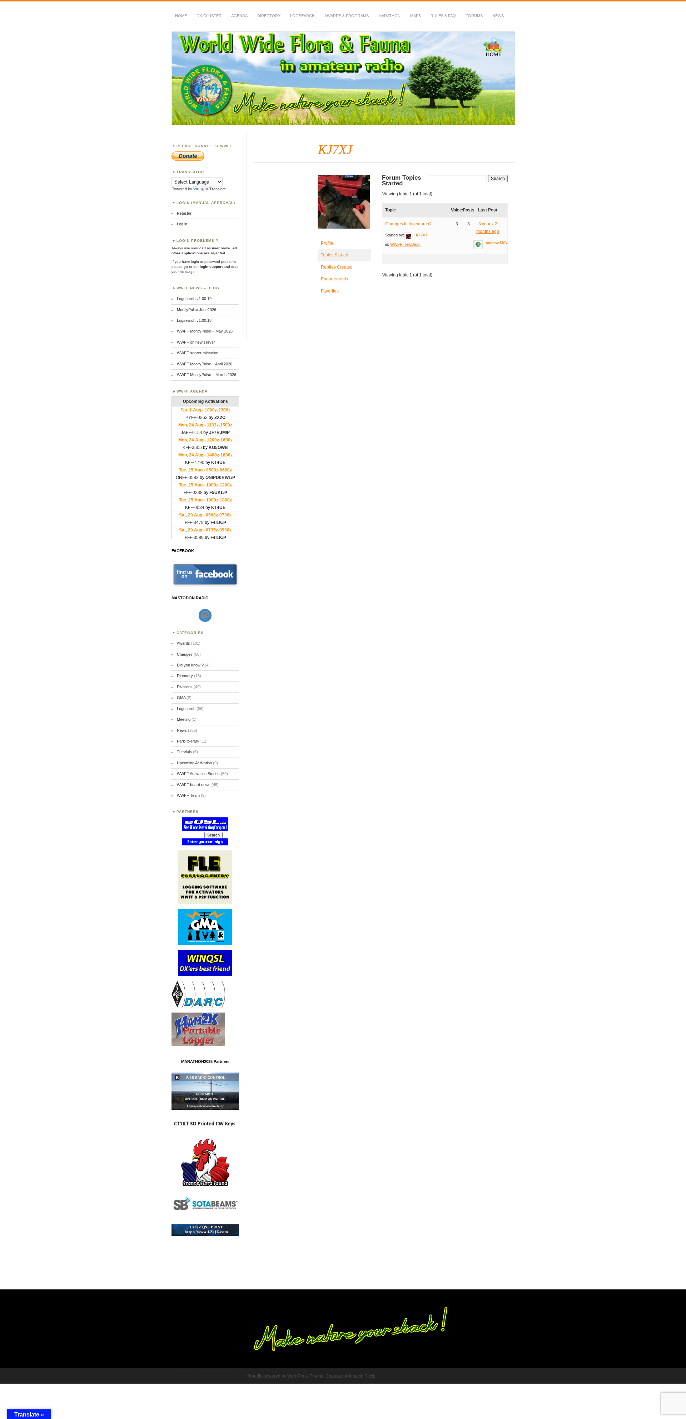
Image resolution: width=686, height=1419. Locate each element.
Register (184, 213)
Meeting (183, 719)
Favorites (330, 291)
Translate (217, 189)
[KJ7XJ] (344, 234)
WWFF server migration (197, 353)
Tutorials (184, 752)
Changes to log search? (408, 223)
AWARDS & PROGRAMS (346, 16)
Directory (268, 16)
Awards (183, 643)
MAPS (415, 16)
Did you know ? (190, 665)
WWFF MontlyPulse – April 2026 (204, 364)
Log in (182, 224)
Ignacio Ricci (361, 1376)
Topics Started (334, 255)
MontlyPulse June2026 (196, 310)
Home (181, 16)
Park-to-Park (188, 741)
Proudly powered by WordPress (278, 1376)
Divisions (185, 687)
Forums (474, 16)
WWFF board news (193, 785)
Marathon (389, 16)
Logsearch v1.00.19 (194, 298)
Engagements (334, 278)
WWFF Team (188, 795)
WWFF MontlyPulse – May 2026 (205, 331)
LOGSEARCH (302, 16)
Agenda (239, 16)
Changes (185, 654)
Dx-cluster (209, 16)
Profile (327, 243)
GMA (181, 697)
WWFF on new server (196, 342)
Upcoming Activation (194, 763)
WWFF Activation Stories (198, 773)
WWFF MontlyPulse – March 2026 (206, 375)
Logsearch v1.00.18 (194, 320)
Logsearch (186, 708)
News (498, 16)
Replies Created (337, 267)
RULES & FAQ (443, 16)
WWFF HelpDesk (405, 244)
